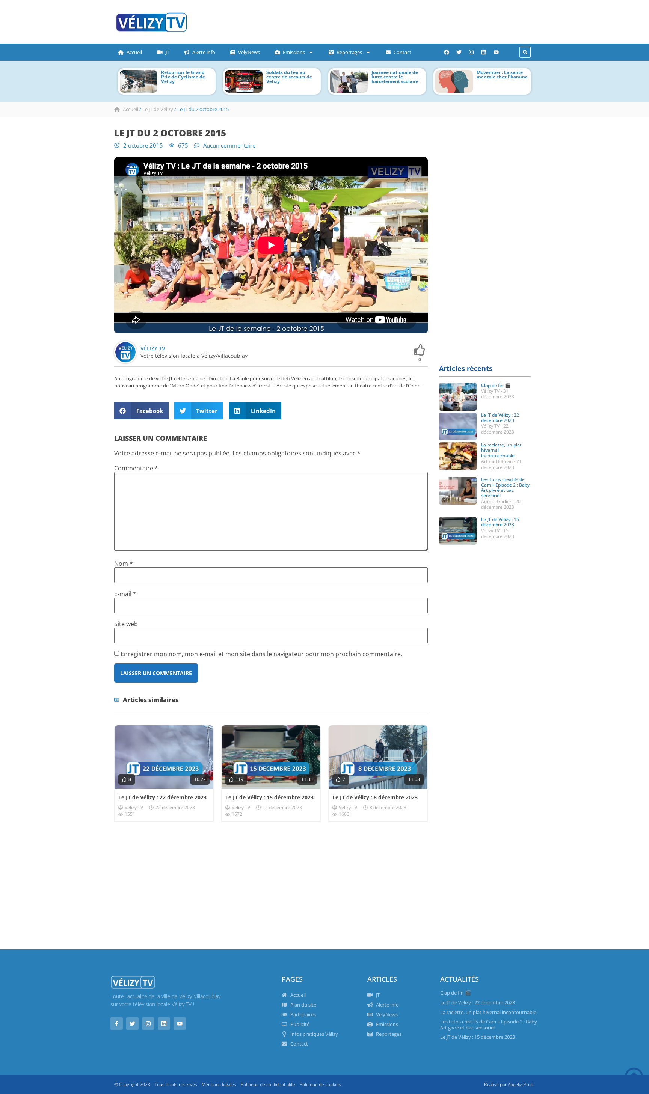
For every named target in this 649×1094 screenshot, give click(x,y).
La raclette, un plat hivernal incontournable (488, 1012)
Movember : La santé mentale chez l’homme (398, 74)
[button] (525, 52)
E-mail (125, 594)
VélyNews (249, 52)
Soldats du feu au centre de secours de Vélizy (185, 76)
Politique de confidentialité (268, 1084)
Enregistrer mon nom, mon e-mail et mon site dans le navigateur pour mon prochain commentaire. (261, 654)
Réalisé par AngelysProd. (509, 1084)
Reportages (349, 52)
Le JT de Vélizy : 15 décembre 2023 (269, 797)
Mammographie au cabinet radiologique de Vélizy (501, 76)
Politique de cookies (320, 1084)
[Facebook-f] (116, 1023)
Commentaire (136, 468)
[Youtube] (496, 52)
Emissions (294, 52)
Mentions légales (219, 1084)
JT (167, 52)
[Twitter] (459, 52)
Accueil (134, 52)
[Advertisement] (345, 21)
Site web (126, 624)
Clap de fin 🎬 (495, 385)
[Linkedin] (483, 52)
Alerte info (203, 52)
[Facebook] (446, 52)
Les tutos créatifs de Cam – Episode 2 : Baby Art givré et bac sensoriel (505, 487)
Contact (402, 52)
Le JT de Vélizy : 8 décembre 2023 (375, 797)
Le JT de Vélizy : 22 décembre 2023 (162, 797)
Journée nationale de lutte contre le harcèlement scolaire (290, 76)
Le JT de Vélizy (157, 109)
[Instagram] (471, 52)
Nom (123, 564)
